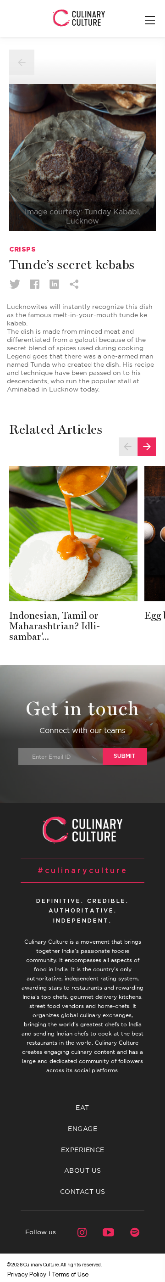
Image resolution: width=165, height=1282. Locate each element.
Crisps (22, 249)
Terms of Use (69, 1274)
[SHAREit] (74, 284)
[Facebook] (34, 284)
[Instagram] (77, 1232)
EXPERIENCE (82, 1149)
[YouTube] (103, 1232)
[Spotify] (130, 1232)
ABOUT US (82, 1170)
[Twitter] (15, 284)
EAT (82, 1107)
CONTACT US (82, 1191)
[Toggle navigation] (149, 21)
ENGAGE (82, 1128)
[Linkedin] (54, 284)
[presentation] (128, 446)
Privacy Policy (26, 1274)
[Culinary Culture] (79, 18)
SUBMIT (125, 756)
